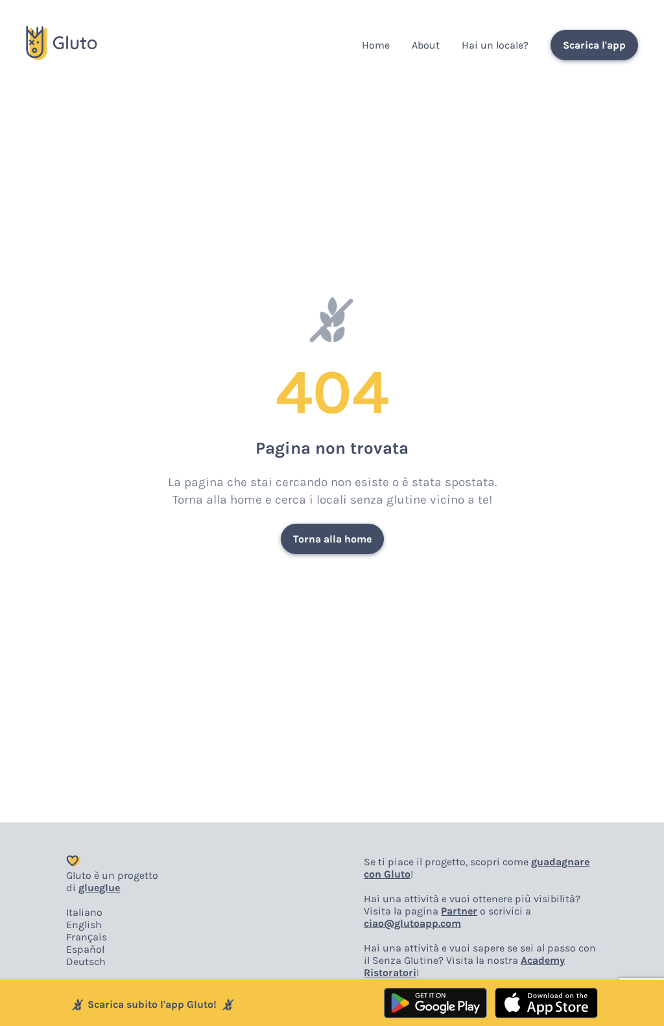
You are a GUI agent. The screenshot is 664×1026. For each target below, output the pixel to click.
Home (376, 45)
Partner (459, 911)
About (426, 45)
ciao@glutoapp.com (412, 923)
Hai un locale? (495, 45)
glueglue (99, 887)
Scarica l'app (594, 45)
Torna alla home (332, 539)
